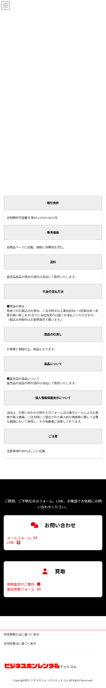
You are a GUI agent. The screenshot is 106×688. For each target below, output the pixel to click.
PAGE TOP (98, 662)
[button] (22, 538)
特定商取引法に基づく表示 (21, 634)
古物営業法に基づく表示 (20, 643)
